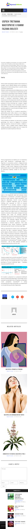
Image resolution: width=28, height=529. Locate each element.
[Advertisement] (14, 48)
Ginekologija (17, 515)
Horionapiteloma (19, 514)
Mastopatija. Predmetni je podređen (14, 369)
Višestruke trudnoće (20, 521)
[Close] (7, 490)
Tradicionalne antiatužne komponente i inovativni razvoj (19, 496)
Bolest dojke (5, 32)
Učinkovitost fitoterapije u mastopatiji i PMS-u (14, 454)
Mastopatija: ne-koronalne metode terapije (14, 415)
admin (21, 32)
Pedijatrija (17, 509)
